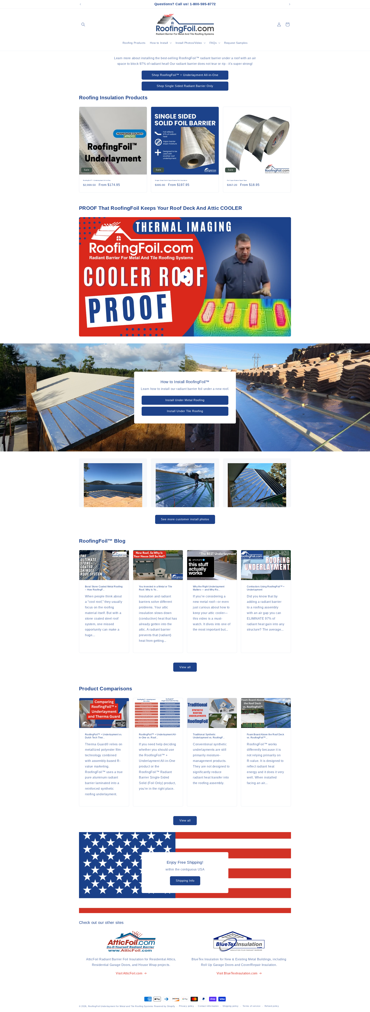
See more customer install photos (185, 519)
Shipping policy (231, 1006)
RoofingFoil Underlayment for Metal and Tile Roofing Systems (120, 1006)
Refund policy (272, 1006)
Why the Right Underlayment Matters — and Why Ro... (209, 588)
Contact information (208, 1006)
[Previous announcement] (80, 4)
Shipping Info (185, 880)
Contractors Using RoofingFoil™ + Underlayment (266, 588)
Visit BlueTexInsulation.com (237, 973)
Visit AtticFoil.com (129, 973)
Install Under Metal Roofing (185, 400)
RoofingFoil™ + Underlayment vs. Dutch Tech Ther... (103, 736)
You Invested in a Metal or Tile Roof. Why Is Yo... (155, 588)
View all (185, 667)
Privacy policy (186, 1006)
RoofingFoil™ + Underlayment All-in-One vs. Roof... (158, 736)
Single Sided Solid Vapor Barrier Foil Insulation (171, 180)
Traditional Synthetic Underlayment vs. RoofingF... (209, 736)
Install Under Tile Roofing (185, 411)
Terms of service (252, 1006)
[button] (83, 24)
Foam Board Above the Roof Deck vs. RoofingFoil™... (265, 736)
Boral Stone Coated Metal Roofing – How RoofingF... (104, 588)
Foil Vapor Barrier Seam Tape (237, 180)
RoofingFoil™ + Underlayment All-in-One (96, 180)
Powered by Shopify (164, 1006)
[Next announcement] (289, 4)
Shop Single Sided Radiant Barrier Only (185, 86)
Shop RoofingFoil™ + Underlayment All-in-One (185, 75)
